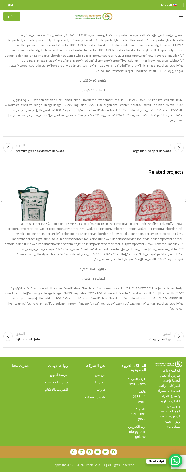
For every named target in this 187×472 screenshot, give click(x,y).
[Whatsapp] (73, 452)
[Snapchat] (89, 452)
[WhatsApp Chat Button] (175, 460)
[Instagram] (81, 452)
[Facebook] (113, 452)
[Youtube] (97, 452)
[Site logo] (93, 16)
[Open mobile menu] (181, 16)
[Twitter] (105, 452)
